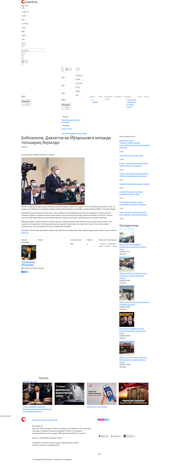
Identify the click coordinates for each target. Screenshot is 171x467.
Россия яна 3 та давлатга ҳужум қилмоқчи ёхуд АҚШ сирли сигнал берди (132, 331)
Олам (63, 120)
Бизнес (74, 133)
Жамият (66, 117)
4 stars (110, 244)
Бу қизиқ (130, 104)
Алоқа (79, 133)
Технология (131, 100)
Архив (84, 133)
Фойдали (66, 125)
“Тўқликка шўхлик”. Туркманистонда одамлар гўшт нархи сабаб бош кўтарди (133, 275)
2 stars (107, 246)
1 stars (114, 246)
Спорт (63, 129)
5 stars (103, 244)
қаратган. (25, 233)
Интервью (65, 122)
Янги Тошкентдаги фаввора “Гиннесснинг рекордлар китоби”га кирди (133, 246)
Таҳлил (69, 129)
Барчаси (126, 140)
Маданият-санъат (73, 120)
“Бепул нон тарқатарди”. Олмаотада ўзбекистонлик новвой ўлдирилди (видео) (133, 359)
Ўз (23, 62)
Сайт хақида (66, 133)
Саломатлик (131, 102)
